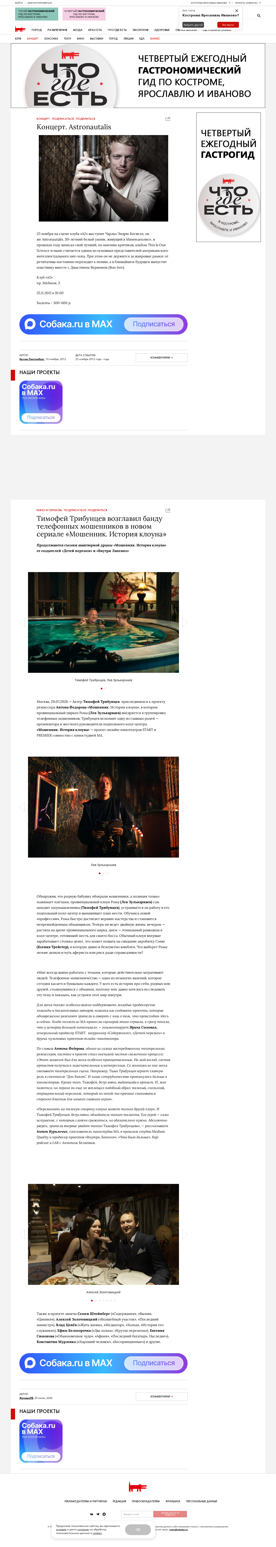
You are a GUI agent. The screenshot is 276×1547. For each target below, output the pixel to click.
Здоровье (162, 30)
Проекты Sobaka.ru (246, 2)
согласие (83, 1529)
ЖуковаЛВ (26, 1398)
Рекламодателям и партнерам (86, 1501)
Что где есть (117, 30)
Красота (95, 30)
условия (61, 1529)
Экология (140, 30)
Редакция (119, 1501)
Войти (19, 2)
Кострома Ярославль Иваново (209, 2)
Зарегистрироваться (39, 2)
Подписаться (63, 119)
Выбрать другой (193, 24)
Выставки (96, 38)
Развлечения (57, 30)
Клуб (18, 38)
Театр (67, 38)
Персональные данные (201, 1501)
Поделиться (85, 119)
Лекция (128, 38)
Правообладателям (146, 1501)
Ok (138, 1530)
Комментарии (160, 357)
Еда (141, 38)
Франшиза (173, 1501)
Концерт (33, 38)
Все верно (228, 24)
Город (37, 30)
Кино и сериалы (49, 510)
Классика (51, 38)
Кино (80, 38)
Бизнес (155, 38)
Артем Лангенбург (31, 359)
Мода (78, 30)
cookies (97, 1533)
